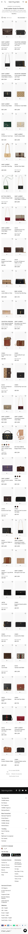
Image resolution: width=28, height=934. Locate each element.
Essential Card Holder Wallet (6, 262)
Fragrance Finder (5, 894)
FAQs (2, 874)
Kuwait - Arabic (5, 915)
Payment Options (5, 867)
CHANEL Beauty (5, 800)
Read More (14, 13)
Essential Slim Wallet (19, 635)
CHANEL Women (5, 823)
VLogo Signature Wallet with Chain (20, 76)
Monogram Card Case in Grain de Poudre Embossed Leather (20, 324)
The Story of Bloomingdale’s (18, 863)
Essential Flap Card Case (20, 386)
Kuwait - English (5, 912)
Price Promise (4, 872)
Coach (3, 259)
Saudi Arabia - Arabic (6, 920)
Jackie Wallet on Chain (6, 293)
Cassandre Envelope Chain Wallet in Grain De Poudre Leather (7, 76)
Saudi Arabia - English (6, 917)
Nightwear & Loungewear (7, 836)
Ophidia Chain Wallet (19, 166)
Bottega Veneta (6, 196)
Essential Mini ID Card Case (20, 355)
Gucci (16, 104)
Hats (2, 833)
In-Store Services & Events (6, 891)
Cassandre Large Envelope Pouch (5, 44)
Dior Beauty (4, 802)
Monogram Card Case (20, 572)
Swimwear (3, 841)
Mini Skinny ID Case (6, 635)
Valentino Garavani (20, 42)
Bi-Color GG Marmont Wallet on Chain (20, 262)
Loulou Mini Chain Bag (6, 166)
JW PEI (3, 602)
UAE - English (4, 908)
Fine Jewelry (4, 838)
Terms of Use (18, 878)
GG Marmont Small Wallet (20, 105)
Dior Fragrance (4, 805)
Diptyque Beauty (5, 810)
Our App (17, 869)
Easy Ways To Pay (19, 871)
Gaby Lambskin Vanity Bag (6, 449)
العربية (5, 848)
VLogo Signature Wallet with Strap (20, 44)
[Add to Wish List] (12, 21)
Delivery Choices (5, 865)
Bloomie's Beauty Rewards (5, 897)
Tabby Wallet (18, 480)
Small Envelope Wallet (6, 105)
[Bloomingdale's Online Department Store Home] (14, 2)
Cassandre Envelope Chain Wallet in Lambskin (20, 198)
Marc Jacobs (18, 291)
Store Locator (18, 866)
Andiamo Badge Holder (6, 198)
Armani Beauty (4, 818)
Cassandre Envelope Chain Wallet (6, 230)
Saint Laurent (5, 42)
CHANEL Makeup (5, 820)
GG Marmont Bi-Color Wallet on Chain (20, 230)
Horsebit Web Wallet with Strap (6, 730)
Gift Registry (4, 888)
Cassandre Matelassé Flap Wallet (6, 419)
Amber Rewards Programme (5, 901)
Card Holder (4, 604)
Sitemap (17, 881)
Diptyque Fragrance (6, 815)
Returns (3, 870)
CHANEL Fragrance (5, 807)
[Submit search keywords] (5, 2)
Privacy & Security (19, 876)
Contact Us (4, 862)
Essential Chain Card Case (6, 355)
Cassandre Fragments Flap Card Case (20, 730)
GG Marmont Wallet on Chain (6, 543)
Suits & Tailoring (5, 831)
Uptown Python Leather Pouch (7, 481)
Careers (16, 873)
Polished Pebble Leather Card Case (20, 762)
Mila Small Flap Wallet (20, 699)
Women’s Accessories (14, 6)
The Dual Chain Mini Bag (20, 293)
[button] (7, 68)
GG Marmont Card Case (7, 136)
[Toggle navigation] (2, 2)
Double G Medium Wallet (7, 761)
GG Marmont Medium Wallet (6, 700)
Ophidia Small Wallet (19, 667)
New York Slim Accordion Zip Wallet (20, 511)
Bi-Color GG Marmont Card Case (6, 387)
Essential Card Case (6, 510)
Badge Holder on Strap (20, 448)
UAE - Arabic (4, 910)
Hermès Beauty (5, 825)
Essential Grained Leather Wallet (21, 605)
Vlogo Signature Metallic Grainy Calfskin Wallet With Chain (7, 324)
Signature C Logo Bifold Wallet (7, 573)
